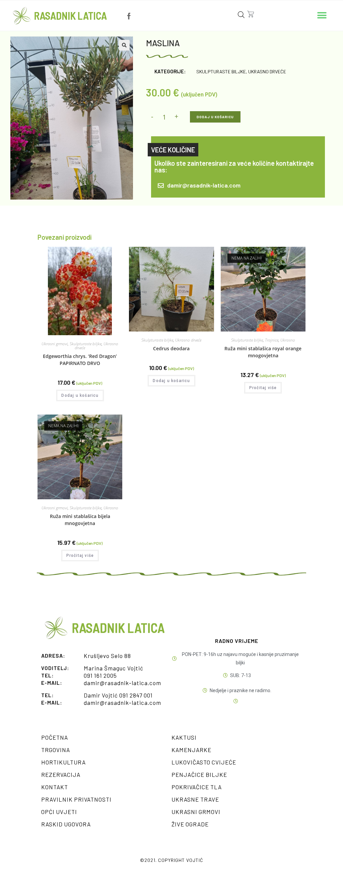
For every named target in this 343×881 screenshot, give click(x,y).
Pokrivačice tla (197, 787)
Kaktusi (184, 737)
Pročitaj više (263, 387)
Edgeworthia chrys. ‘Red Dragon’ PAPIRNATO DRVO (80, 359)
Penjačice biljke (199, 774)
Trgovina (55, 749)
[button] (322, 15)
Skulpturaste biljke (221, 71)
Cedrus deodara (171, 348)
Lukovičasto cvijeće (204, 762)
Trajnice (271, 340)
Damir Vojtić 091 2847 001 (118, 695)
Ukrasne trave (195, 799)
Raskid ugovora (66, 824)
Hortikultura (63, 762)
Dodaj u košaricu (215, 117)
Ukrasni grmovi (55, 344)
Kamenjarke (191, 749)
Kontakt (54, 787)
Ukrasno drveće (267, 71)
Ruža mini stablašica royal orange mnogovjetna (262, 352)
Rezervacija (60, 774)
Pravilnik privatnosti (76, 799)
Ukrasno (287, 340)
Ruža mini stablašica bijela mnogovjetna (80, 519)
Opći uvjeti (59, 811)
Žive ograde (190, 824)
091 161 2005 (100, 675)
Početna (54, 737)
